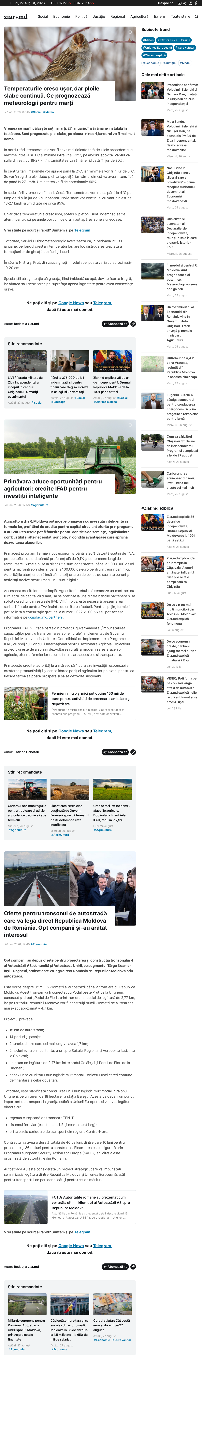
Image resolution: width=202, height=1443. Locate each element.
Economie (61, 16)
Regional (117, 16)
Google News (71, 303)
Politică (81, 16)
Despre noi (166, 3)
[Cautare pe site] (196, 16)
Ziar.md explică (154, 55)
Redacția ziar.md (26, 324)
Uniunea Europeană (157, 47)
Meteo (48, 112)
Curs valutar (185, 47)
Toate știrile (180, 16)
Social (43, 16)
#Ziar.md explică (157, 508)
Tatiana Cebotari (26, 752)
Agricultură (139, 16)
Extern (159, 16)
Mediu (185, 63)
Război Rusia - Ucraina (174, 40)
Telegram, (102, 303)
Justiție (99, 16)
